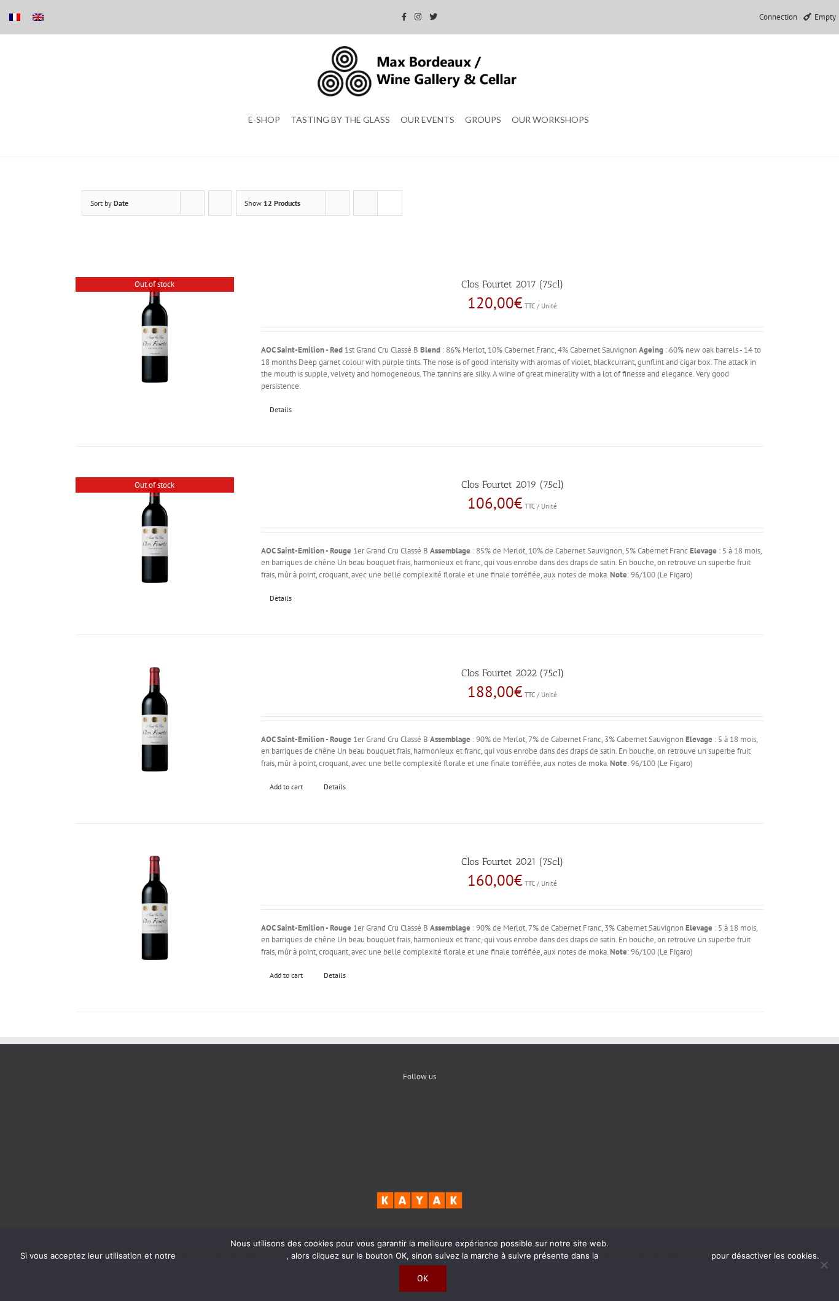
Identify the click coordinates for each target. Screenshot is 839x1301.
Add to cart (286, 786)
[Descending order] (220, 203)
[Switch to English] (38, 17)
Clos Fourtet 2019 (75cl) (512, 484)
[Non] (824, 1265)
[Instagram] (457, 1118)
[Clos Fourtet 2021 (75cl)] (155, 908)
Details (281, 409)
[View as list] (390, 203)
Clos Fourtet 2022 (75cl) (512, 673)
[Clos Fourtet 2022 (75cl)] (155, 719)
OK (423, 1278)
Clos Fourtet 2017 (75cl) (512, 284)
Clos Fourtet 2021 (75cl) (512, 861)
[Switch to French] (14, 17)
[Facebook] (382, 1118)
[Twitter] (419, 1118)
